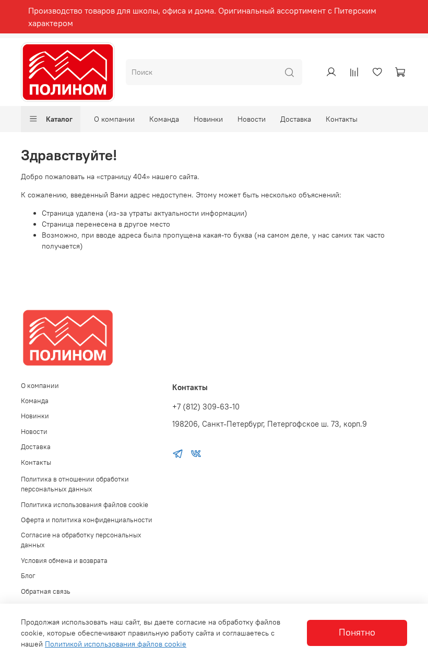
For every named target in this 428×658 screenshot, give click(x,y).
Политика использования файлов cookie (84, 505)
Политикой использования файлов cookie (115, 644)
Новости (251, 119)
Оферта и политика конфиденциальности (86, 520)
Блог (28, 576)
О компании (114, 119)
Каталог (59, 119)
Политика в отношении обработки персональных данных (75, 484)
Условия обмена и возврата (64, 561)
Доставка (295, 119)
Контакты (342, 119)
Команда (164, 119)
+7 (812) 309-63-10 (206, 407)
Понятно (357, 632)
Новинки (208, 119)
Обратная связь (45, 591)
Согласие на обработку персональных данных (81, 540)
